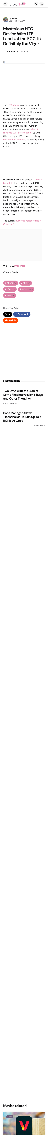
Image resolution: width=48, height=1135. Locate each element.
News (10, 1117)
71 (10, 51)
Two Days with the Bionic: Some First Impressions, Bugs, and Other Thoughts (23, 394)
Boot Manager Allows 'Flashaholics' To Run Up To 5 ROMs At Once (22, 417)
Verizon (27, 289)
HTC (11, 289)
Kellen (14, 18)
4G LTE (11, 283)
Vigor (10, 295)
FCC (26, 283)
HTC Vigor (13, 105)
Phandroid (19, 265)
